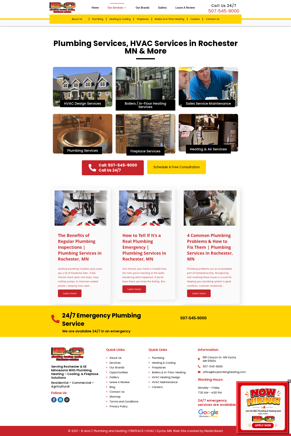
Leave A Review (185, 7)
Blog (112, 387)
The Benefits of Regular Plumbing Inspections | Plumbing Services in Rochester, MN (80, 247)
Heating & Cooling (120, 19)
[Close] (289, 381)
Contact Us (212, 19)
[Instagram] (67, 399)
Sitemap (115, 397)
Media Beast (213, 431)
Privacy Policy (118, 406)
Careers (195, 19)
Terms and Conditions (123, 401)
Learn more (69, 293)
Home (95, 7)
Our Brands (142, 7)
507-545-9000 (223, 10)
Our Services (115, 7)
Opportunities (118, 372)
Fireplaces (143, 19)
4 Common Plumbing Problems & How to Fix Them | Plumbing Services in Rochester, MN (210, 247)
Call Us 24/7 (224, 5)
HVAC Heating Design (166, 377)
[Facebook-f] (54, 399)
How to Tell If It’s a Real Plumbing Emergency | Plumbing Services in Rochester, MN (144, 247)
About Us (77, 19)
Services (115, 363)
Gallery (162, 7)
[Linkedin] (60, 399)
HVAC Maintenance (165, 382)
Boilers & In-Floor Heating (169, 19)
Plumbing (97, 19)
